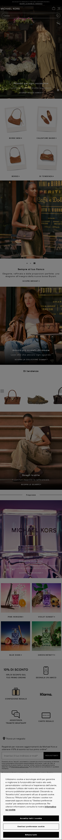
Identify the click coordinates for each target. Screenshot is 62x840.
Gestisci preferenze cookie (31, 826)
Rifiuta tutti (31, 834)
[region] (31, 806)
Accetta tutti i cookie (31, 818)
